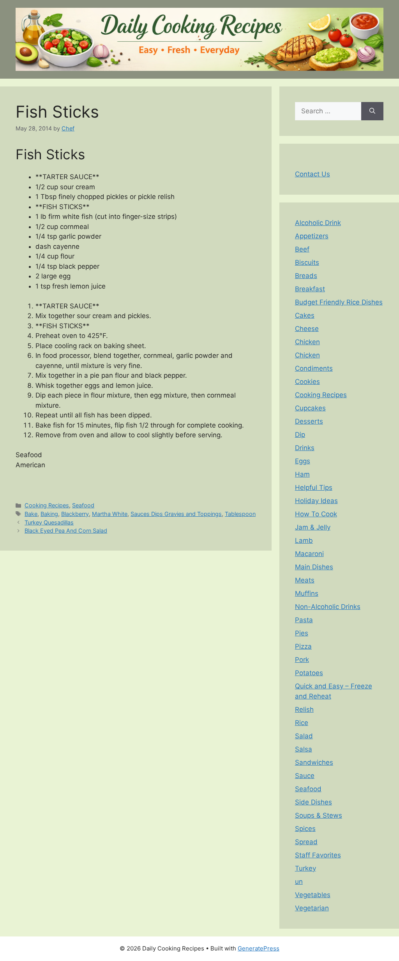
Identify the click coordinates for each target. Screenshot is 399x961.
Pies (301, 633)
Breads (306, 276)
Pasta (304, 620)
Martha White (109, 513)
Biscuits (307, 262)
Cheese (307, 329)
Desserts (309, 421)
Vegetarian (312, 908)
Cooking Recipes (47, 505)
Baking (49, 513)
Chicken (307, 342)
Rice (301, 723)
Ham (302, 474)
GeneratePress (258, 948)
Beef (302, 249)
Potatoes (309, 673)
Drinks (304, 448)
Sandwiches (314, 762)
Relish (304, 709)
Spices (305, 829)
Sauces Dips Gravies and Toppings (176, 513)
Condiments (314, 368)
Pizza (303, 646)
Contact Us (312, 174)
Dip (300, 434)
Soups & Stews (318, 815)
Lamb (304, 540)
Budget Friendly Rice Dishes (339, 302)
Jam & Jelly (312, 527)
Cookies (307, 381)
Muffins (306, 593)
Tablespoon (240, 513)
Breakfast (310, 289)
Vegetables (312, 895)
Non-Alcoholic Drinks (327, 607)
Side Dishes (313, 802)
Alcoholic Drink (318, 223)
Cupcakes (310, 408)
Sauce (304, 776)
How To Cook (316, 514)
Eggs (302, 461)
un (299, 881)
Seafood (83, 505)
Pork (302, 660)
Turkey (305, 868)
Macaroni (309, 554)
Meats (304, 580)
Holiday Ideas (316, 501)
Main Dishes (314, 567)
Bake (31, 513)
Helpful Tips (313, 487)
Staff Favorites (318, 855)
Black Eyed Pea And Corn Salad (66, 530)
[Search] (372, 111)
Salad (304, 736)
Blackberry (75, 513)
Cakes (304, 315)
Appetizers (311, 236)
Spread (306, 842)
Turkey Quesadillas (49, 522)
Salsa (303, 749)
